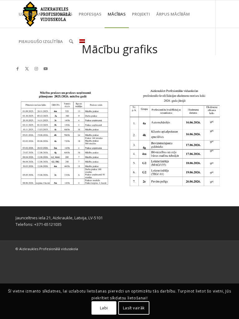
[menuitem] (32, 14)
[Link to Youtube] (45, 68)
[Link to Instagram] (36, 68)
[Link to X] (26, 68)
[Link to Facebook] (17, 68)
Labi (104, 308)
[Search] (71, 41)
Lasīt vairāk (134, 308)
